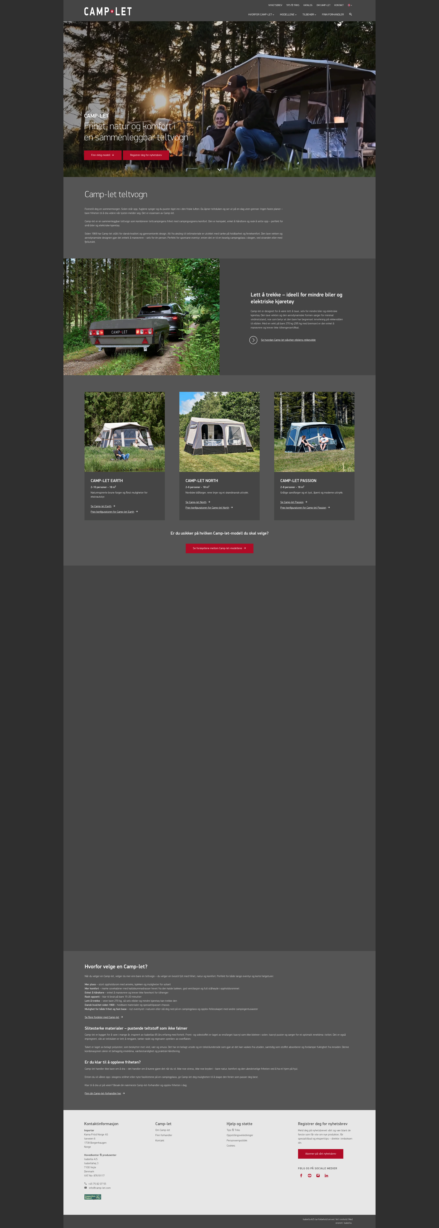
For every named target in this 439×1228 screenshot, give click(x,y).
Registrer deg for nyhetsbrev (146, 155)
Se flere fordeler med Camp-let (102, 1017)
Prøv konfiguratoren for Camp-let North (207, 508)
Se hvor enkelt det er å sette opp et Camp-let (286, 770)
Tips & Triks (233, 1130)
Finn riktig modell (100, 155)
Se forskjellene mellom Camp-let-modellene (217, 548)
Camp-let (165, 1130)
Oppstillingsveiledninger (240, 1135)
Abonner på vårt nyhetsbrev (320, 1154)
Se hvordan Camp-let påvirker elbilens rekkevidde (288, 340)
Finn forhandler (163, 1135)
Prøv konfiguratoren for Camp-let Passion (303, 508)
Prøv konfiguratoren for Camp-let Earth (112, 512)
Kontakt (159, 1140)
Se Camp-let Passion (292, 502)
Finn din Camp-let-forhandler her (103, 1093)
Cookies (231, 1145)
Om (157, 1130)
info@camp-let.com (100, 1188)
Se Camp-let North (196, 502)
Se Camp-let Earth (101, 506)
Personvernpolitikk (237, 1140)
